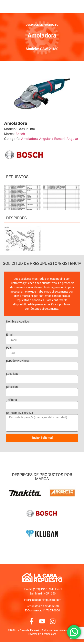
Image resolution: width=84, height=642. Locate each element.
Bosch (20, 134)
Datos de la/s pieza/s (19, 412)
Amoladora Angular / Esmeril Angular (49, 139)
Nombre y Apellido (17, 321)
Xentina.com (49, 634)
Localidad (12, 373)
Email (9, 334)
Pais (9, 347)
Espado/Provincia (17, 360)
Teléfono (11, 399)
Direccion (12, 386)
